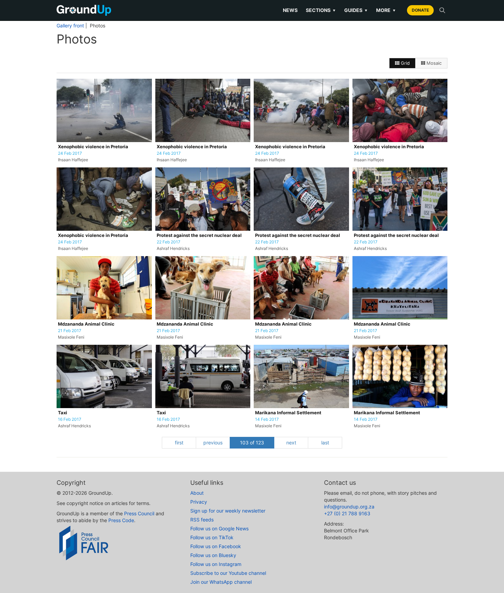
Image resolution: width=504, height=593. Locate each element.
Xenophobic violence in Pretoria (93, 146)
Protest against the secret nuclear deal (199, 235)
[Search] (442, 10)
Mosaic (433, 63)
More (386, 10)
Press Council (139, 513)
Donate (420, 10)
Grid (404, 63)
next (291, 442)
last (325, 442)
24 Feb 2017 (70, 153)
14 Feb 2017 (267, 419)
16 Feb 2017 (69, 419)
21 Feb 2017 (69, 330)
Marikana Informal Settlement (288, 412)
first (179, 442)
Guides (356, 10)
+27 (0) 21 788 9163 (347, 513)
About (197, 493)
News (290, 10)
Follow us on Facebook (215, 546)
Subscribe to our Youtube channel (228, 573)
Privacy (198, 502)
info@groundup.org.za (349, 506)
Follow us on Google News (219, 528)
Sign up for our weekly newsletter (227, 511)
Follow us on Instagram (215, 564)
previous (213, 442)
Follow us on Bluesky (213, 555)
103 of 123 (252, 442)
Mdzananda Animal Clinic (86, 324)
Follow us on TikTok (211, 537)
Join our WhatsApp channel (221, 582)
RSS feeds (202, 519)
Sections (321, 10)
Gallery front (70, 25)
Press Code (121, 520)
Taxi (62, 412)
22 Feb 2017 (168, 242)
